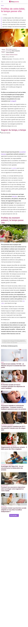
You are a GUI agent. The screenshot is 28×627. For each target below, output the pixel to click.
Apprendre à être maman (7, 424)
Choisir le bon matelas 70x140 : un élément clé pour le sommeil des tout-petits (13, 365)
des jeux (14, 196)
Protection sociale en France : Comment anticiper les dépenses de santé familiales (13, 386)
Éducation (3, 506)
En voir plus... (14, 515)
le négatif (13, 101)
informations (4, 485)
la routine (14, 168)
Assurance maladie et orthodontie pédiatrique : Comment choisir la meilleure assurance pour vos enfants (13, 407)
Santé (2, 383)
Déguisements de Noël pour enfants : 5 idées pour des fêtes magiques (14, 448)
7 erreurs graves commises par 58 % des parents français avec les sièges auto (13, 428)
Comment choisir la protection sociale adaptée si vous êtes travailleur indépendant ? (13, 509)
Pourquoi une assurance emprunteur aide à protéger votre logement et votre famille (13, 488)
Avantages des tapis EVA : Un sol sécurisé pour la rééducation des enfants (12, 468)
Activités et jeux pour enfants (8, 445)
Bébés (2, 5)
